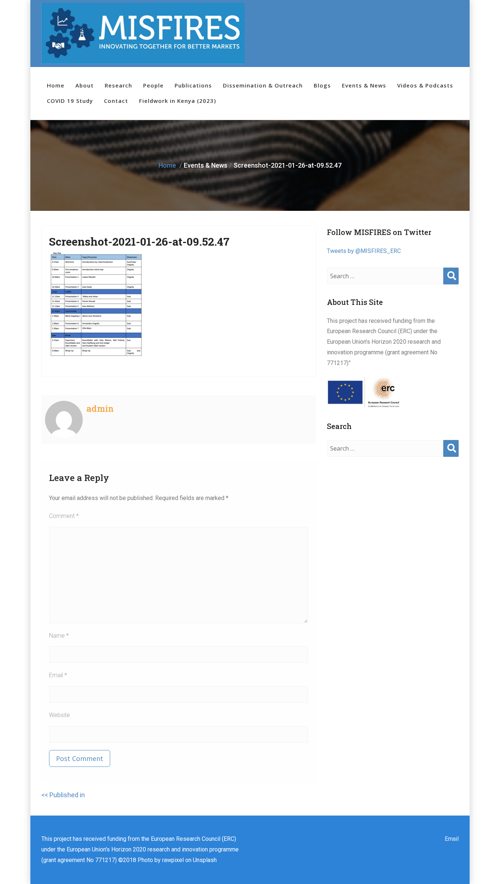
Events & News (364, 85)
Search (451, 283)
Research (118, 85)
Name (59, 635)
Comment (64, 515)
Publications (193, 85)
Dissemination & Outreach (263, 85)
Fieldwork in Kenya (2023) (177, 100)
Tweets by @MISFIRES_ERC (364, 250)
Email (58, 675)
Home (55, 85)
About (84, 85)
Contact (116, 100)
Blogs (322, 85)
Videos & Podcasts (425, 85)
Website (59, 715)
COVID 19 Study (70, 100)
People (153, 85)
